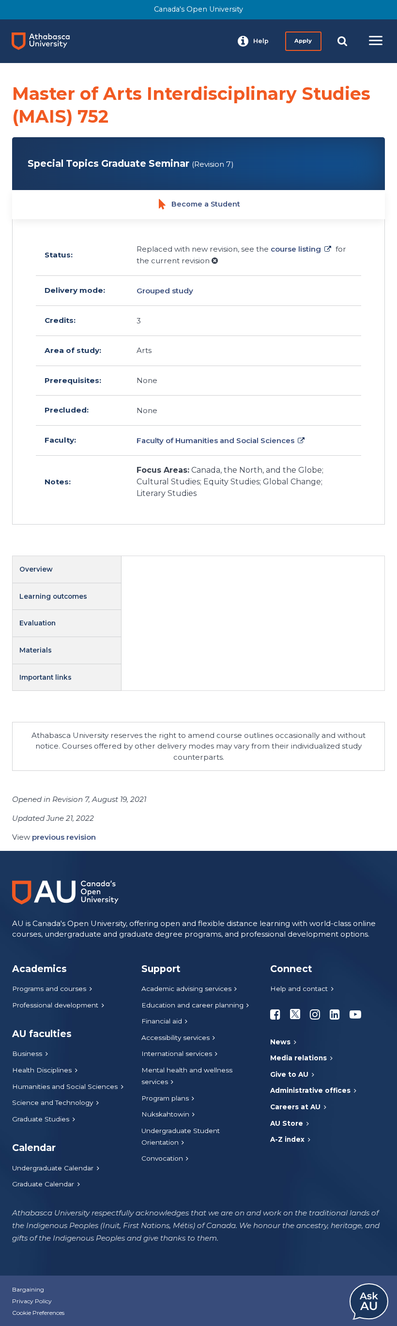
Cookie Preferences (38, 1312)
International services (176, 1053)
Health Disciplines (42, 1070)
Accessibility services (175, 1037)
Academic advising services (186, 988)
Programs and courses (49, 988)
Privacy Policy (32, 1301)
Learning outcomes (53, 596)
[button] (253, 41)
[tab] (67, 569)
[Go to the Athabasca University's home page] (44, 41)
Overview (36, 569)
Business (27, 1053)
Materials (35, 650)
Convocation (162, 1158)
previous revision (64, 837)
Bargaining (28, 1289)
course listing (296, 249)
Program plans (165, 1098)
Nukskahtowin (165, 1114)
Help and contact (299, 988)
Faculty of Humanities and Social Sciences (215, 440)
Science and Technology (52, 1102)
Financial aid (161, 1021)
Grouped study (165, 290)
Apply (303, 40)
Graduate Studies (40, 1119)
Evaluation (37, 623)
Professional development (55, 1005)
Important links (45, 677)
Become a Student (205, 204)
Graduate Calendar (43, 1184)
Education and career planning (192, 1005)
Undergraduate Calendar (52, 1168)
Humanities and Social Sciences (65, 1086)
